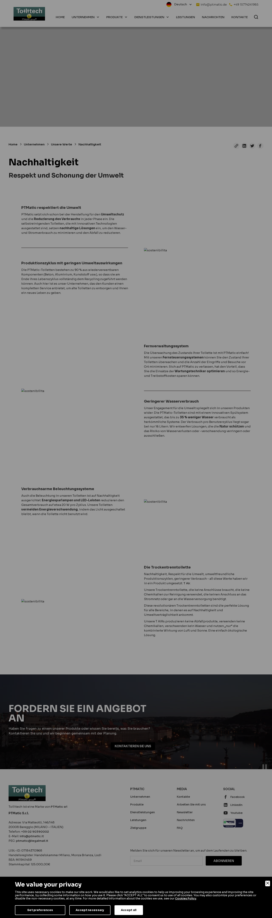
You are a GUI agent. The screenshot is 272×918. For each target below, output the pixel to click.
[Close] (267, 883)
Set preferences (40, 910)
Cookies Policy (185, 898)
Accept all (129, 910)
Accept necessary (90, 910)
